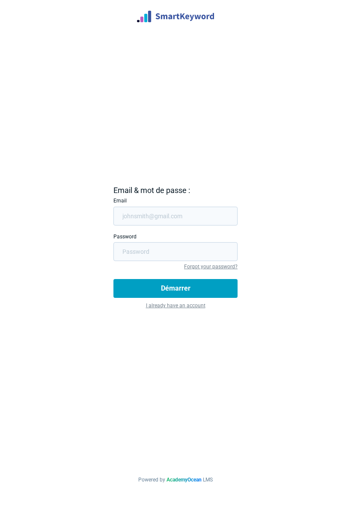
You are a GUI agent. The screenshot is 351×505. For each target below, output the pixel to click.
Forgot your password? (211, 267)
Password (125, 236)
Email (120, 201)
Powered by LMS (175, 480)
